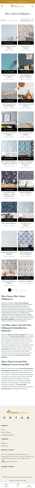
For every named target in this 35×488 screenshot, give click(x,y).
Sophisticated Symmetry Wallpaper (9, 253)
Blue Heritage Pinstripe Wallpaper (9, 47)
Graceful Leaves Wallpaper (26, 224)
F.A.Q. (2, 429)
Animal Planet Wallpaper (26, 281)
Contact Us (4, 446)
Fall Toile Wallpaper (26, 192)
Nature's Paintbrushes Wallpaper (9, 282)
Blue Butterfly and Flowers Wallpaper (26, 253)
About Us (4, 443)
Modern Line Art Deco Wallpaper (9, 133)
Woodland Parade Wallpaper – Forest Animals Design (9, 194)
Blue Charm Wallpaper (9, 223)
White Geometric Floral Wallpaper (25, 105)
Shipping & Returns (7, 435)
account (32, 6)
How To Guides (5, 432)
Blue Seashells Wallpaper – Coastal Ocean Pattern (9, 162)
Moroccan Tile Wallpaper (25, 47)
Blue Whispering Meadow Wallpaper (26, 76)
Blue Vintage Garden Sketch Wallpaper (9, 105)
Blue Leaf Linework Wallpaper (26, 133)
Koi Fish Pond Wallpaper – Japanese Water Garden (26, 163)
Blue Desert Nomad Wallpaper (9, 76)
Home (4, 20)
